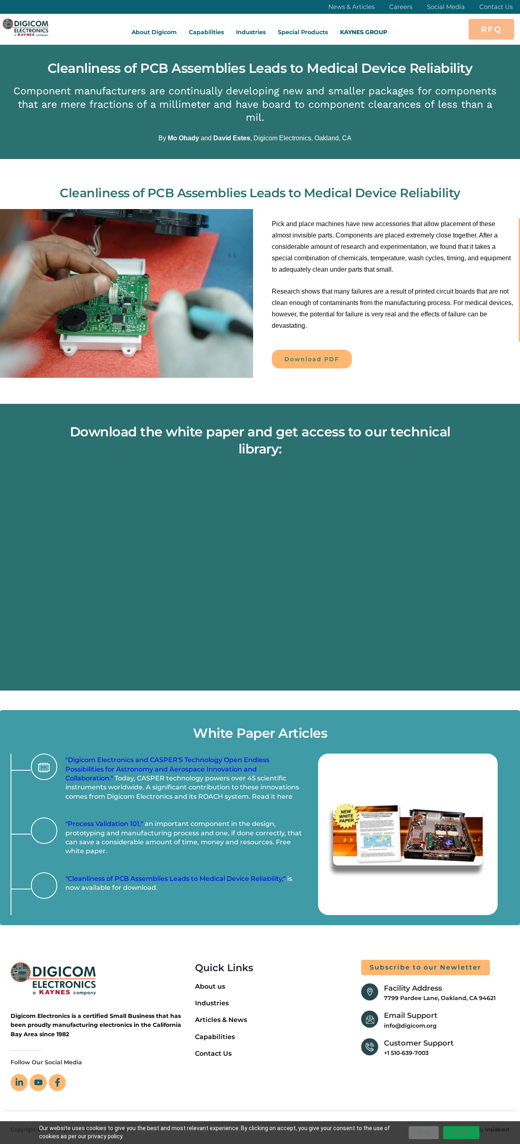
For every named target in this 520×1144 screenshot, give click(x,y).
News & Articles (351, 7)
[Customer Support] (369, 1046)
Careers (400, 7)
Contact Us (496, 7)
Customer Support (419, 1043)
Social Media (446, 7)
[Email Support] (369, 1019)
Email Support (411, 1015)
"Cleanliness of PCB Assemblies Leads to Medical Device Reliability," (175, 879)
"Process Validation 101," (104, 824)
